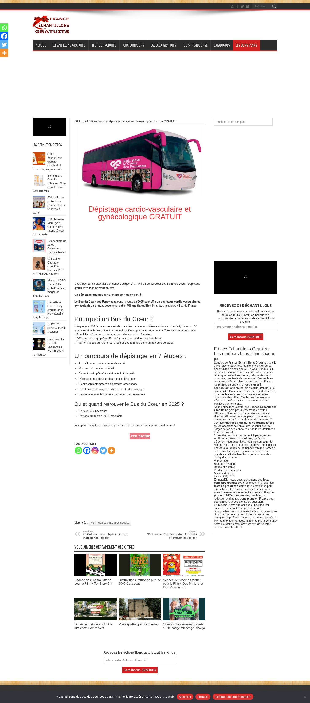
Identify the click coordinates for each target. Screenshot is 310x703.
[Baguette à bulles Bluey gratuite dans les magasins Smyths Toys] (39, 312)
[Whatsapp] (78, 450)
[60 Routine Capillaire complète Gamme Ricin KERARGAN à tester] (39, 268)
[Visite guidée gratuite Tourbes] (140, 619)
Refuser (203, 696)
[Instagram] (95, 450)
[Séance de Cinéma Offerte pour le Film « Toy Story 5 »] (95, 575)
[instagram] (247, 6)
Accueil (41, 45)
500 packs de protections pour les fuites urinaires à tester (49, 205)
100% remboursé (194, 45)
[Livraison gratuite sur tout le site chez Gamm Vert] (95, 619)
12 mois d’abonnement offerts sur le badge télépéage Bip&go (184, 626)
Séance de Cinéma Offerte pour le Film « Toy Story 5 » (93, 581)
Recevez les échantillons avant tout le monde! (140, 652)
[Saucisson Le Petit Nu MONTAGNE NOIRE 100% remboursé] (39, 349)
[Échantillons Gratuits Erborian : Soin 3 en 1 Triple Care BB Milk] (39, 185)
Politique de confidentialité (233, 696)
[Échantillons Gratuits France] (51, 31)
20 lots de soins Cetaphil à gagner (56, 327)
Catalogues (222, 45)
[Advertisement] (155, 88)
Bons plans (98, 121)
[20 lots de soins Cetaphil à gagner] (39, 333)
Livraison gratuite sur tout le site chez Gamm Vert (93, 626)
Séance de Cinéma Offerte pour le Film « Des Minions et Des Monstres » (183, 583)
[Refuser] (305, 697)
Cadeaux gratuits (163, 45)
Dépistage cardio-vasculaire (91, 283)
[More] (111, 450)
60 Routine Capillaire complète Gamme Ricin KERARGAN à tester (48, 266)
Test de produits (104, 45)
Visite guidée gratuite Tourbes (139, 624)
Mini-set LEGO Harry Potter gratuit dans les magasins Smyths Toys (49, 288)
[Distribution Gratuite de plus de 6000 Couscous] (140, 575)
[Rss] (232, 6)
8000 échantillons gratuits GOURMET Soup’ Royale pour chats (48, 161)
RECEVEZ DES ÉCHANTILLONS (246, 305)
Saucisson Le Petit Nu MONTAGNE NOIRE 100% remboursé (48, 347)
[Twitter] (242, 6)
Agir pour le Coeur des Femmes (110, 523)
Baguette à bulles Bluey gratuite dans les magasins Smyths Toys (48, 310)
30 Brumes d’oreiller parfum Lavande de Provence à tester (172, 534)
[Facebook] (237, 6)
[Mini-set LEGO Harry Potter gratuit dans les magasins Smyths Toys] (39, 290)
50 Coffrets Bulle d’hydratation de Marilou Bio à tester (105, 534)
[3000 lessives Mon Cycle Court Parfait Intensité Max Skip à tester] (39, 229)
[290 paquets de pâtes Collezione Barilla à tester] (39, 250)
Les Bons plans (246, 45)
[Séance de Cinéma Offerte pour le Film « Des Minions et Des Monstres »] (184, 575)
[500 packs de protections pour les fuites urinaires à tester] (39, 207)
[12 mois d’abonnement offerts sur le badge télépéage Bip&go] (184, 619)
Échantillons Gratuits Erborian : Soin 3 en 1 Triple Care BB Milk (49, 183)
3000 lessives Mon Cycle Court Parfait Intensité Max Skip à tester (48, 227)
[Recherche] (274, 6)
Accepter (185, 696)
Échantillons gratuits (68, 45)
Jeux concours (133, 45)
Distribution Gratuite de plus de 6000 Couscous (140, 581)
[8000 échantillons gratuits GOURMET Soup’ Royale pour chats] (39, 164)
